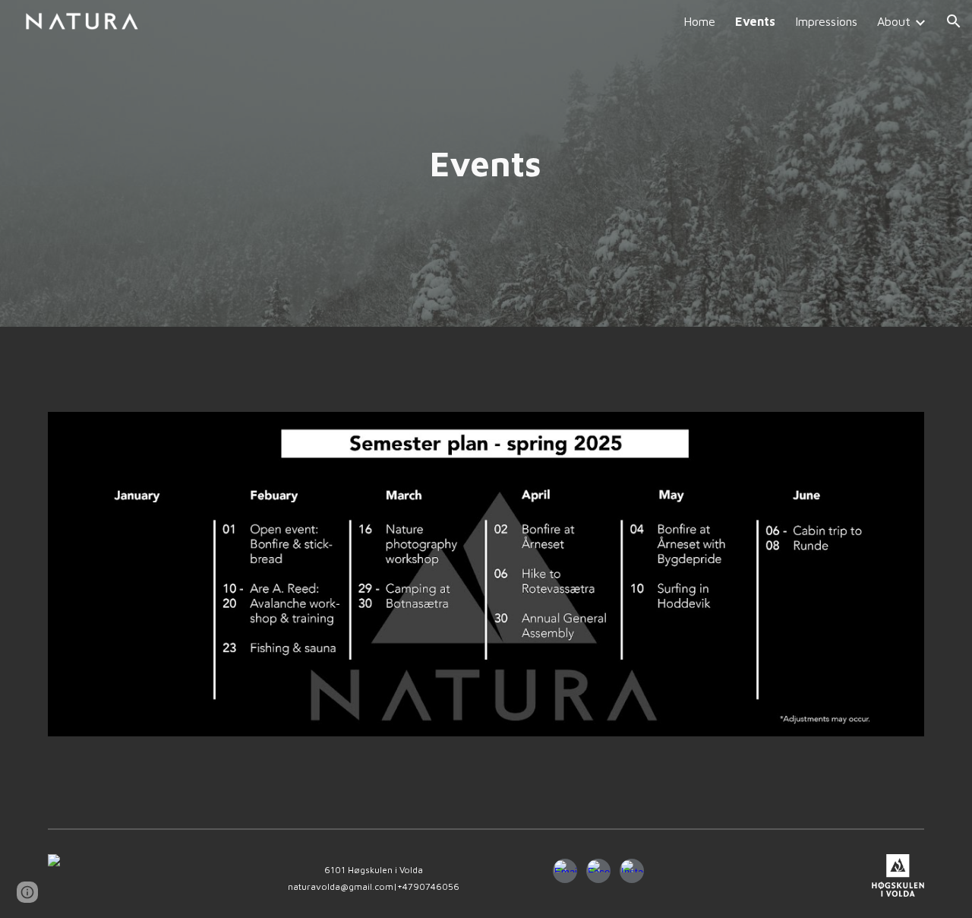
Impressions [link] (826, 21)
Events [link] (755, 21)
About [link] (893, 21)
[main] (486, 164)
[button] (954, 21)
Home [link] (699, 21)
